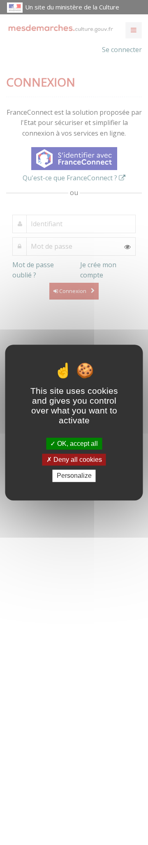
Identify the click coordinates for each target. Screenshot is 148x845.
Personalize (74, 475)
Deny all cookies (77, 459)
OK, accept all (77, 443)
